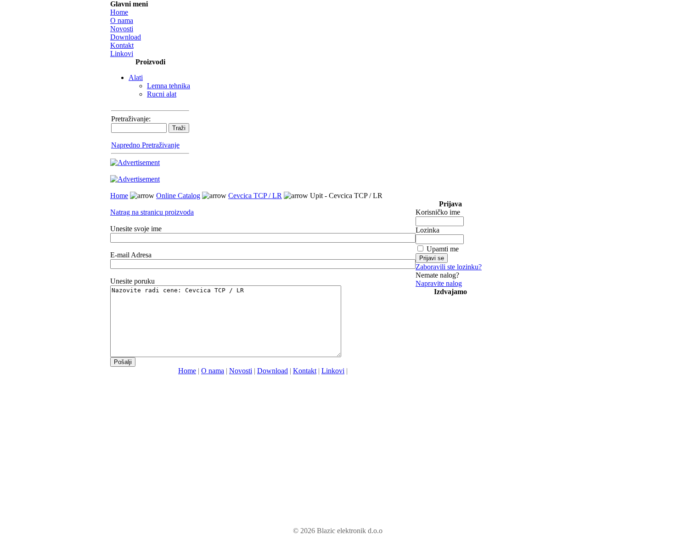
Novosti (121, 29)
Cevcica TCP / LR (255, 195)
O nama (121, 20)
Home (119, 12)
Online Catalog (178, 195)
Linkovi (121, 53)
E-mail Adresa (131, 255)
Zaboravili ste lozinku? (449, 267)
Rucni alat (161, 94)
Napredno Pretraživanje (145, 145)
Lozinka (427, 230)
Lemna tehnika (168, 86)
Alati (136, 77)
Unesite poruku (132, 281)
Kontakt (122, 45)
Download (125, 37)
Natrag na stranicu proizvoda (152, 212)
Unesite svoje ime (136, 229)
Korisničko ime (438, 212)
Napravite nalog (439, 283)
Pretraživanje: (131, 119)
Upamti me (443, 249)
